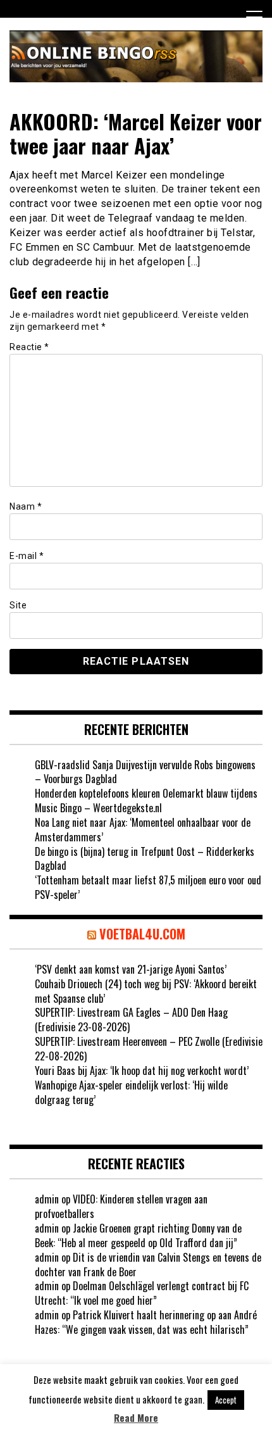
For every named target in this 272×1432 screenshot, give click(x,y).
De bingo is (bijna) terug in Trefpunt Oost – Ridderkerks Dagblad (144, 859)
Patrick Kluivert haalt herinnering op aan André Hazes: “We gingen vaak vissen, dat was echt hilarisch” (146, 1322)
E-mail (26, 556)
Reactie (29, 347)
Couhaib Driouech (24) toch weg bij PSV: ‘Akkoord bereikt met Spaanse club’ (146, 991)
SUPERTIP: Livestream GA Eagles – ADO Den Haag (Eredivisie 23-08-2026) (131, 1019)
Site (18, 605)
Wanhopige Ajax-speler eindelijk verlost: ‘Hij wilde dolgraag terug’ (131, 1092)
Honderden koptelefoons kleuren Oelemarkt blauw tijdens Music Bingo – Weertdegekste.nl (146, 800)
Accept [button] (226, 1399)
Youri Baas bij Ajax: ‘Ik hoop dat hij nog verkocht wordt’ (142, 1070)
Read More (136, 1417)
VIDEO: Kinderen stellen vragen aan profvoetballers (121, 1206)
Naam (25, 506)
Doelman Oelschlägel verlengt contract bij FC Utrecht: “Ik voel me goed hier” (142, 1293)
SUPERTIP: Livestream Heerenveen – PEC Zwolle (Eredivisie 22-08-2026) (149, 1049)
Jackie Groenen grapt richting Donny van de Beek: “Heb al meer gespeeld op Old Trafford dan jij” (138, 1235)
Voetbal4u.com (142, 933)
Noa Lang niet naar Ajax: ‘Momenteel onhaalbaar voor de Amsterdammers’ (142, 830)
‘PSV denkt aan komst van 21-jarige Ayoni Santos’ (130, 969)
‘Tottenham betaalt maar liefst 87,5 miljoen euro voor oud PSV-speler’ (148, 887)
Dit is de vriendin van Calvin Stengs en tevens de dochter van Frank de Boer (148, 1264)
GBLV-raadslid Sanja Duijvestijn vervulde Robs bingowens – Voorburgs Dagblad (145, 772)
